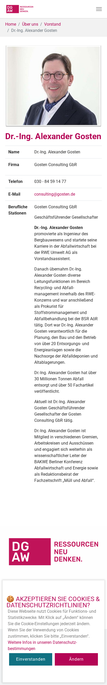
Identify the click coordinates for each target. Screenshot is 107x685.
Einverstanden (30, 659)
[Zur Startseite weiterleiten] (19, 9)
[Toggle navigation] (99, 9)
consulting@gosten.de (54, 194)
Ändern (76, 659)
